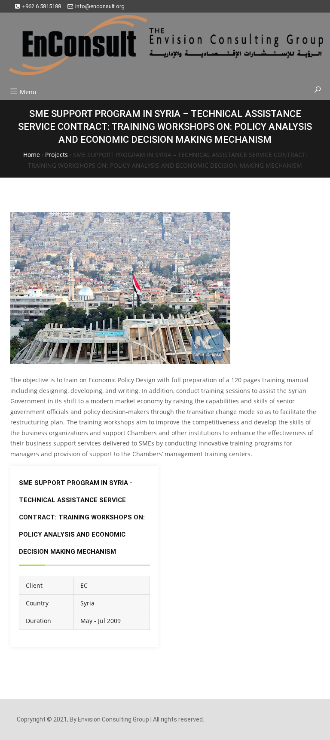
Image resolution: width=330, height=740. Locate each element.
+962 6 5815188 (41, 6)
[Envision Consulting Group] (161, 48)
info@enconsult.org (100, 6)
